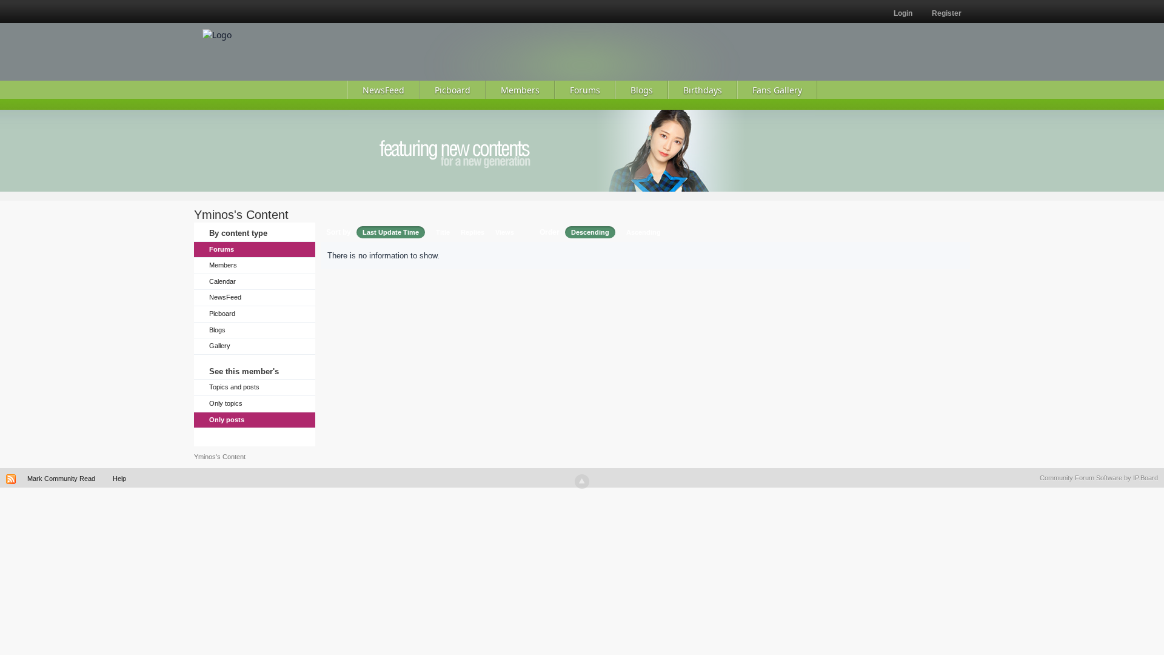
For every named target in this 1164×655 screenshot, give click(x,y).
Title (443, 232)
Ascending (643, 232)
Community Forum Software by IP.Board (1099, 478)
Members (223, 265)
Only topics (225, 403)
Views (504, 232)
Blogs (217, 330)
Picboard (222, 313)
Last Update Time (391, 232)
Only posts (226, 419)
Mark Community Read (61, 478)
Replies (472, 232)
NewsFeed (225, 297)
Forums (221, 249)
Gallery (219, 345)
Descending (590, 232)
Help (119, 478)
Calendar (222, 281)
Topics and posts (234, 387)
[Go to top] (582, 481)
